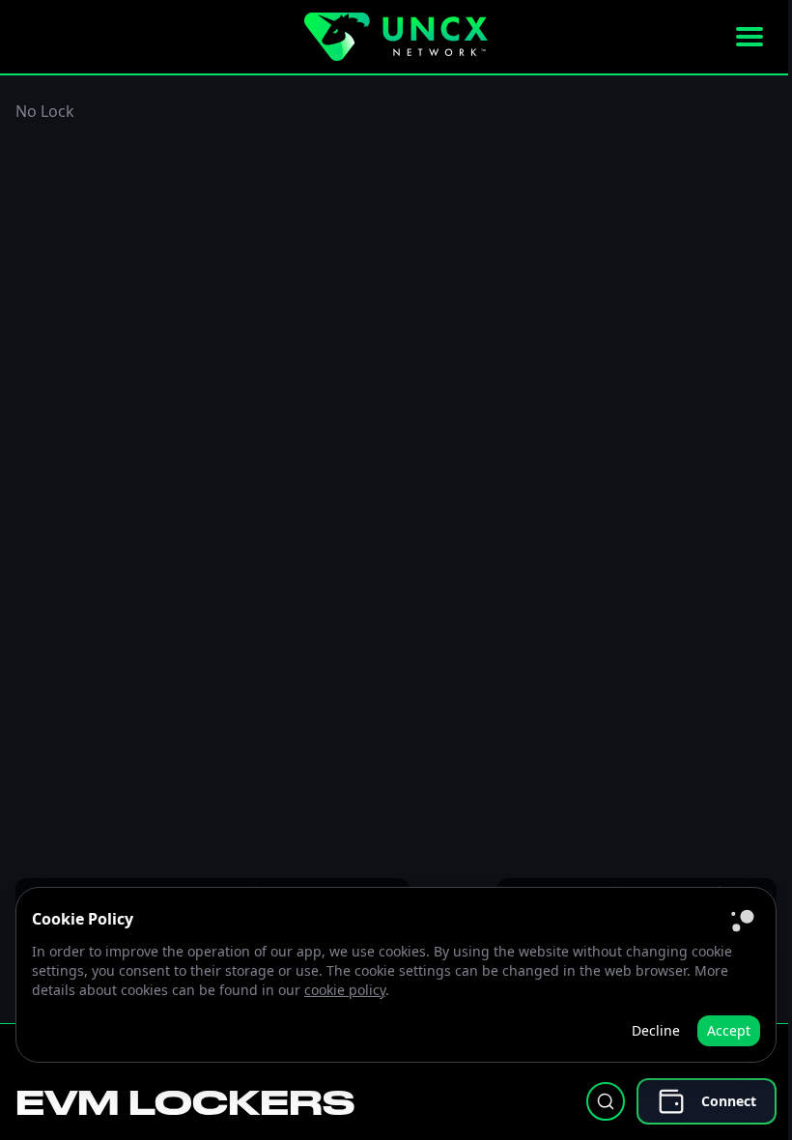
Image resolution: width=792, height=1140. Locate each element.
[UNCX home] (396, 37)
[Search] (605, 1101)
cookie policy (344, 990)
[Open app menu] (749, 36)
